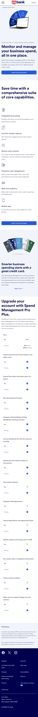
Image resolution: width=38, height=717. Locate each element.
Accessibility (24, 672)
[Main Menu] (3, 2)
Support (4, 661)
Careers (4, 672)
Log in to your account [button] (19, 72)
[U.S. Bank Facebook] (3, 652)
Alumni (22, 676)
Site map (23, 665)
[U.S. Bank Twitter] (9, 652)
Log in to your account (19, 223)
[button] (34, 2)
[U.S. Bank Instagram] (15, 652)
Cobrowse (4, 689)
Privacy (3, 683)
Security (23, 661)
